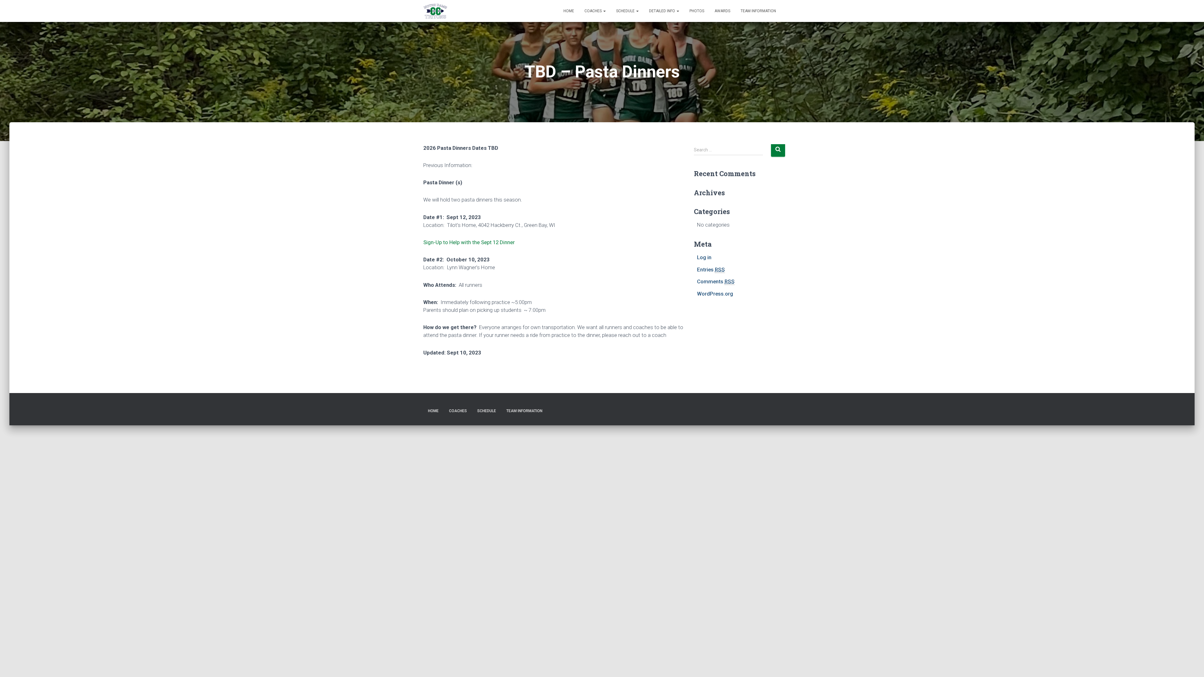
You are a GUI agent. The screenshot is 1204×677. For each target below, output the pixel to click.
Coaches (593, 11)
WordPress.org (715, 294)
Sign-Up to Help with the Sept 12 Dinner (469, 242)
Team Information (758, 11)
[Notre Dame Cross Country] (435, 11)
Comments (716, 281)
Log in (704, 257)
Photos (696, 11)
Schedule (626, 11)
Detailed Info (662, 11)
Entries (711, 269)
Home (568, 11)
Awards (722, 11)
